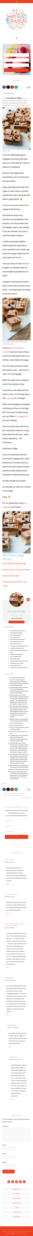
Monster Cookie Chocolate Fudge (16, 569)
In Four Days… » (27, 847)
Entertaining (16, 1212)
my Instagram (20, 416)
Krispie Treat (18, 795)
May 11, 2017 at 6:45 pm (9, 927)
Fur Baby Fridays (16, 1203)
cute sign (10, 398)
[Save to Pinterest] (12, 87)
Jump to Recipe (9, 93)
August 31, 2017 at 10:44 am (13, 1027)
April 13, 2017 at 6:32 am (10, 862)
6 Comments (27, 797)
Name (4, 1145)
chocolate (6, 795)
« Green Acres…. (16, 845)
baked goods (6, 793)
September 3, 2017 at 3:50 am (15, 1059)
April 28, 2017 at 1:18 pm (9, 896)
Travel (16, 1207)
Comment (5, 1126)
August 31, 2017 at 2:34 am (10, 980)
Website (4, 1162)
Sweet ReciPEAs (16, 19)
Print (16, 622)
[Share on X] (8, 87)
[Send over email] (16, 87)
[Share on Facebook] (4, 87)
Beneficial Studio (21, 1233)
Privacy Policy (16, 1216)
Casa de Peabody (20, 793)
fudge (12, 795)
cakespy (7, 860)
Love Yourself (16, 1194)
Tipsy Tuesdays (16, 1198)
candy (13, 793)
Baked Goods (16, 1189)
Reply (7, 884)
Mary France (9, 894)
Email (4, 1153)
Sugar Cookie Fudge (10, 575)
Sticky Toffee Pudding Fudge (14, 563)
